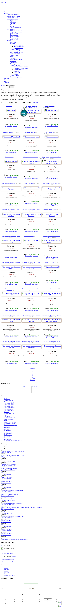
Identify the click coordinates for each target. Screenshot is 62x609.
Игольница (9, 106)
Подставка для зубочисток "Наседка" (31, 262)
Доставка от (7, 553)
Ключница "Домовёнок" (9, 132)
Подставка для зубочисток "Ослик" (51, 341)
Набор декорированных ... (8, 461)
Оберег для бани (9, 157)
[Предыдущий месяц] (2, 588)
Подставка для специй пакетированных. (31, 106)
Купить (7, 126)
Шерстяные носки (6, 474)
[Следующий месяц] (59, 588)
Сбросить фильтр (35, 102)
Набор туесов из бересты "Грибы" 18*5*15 (51, 236)
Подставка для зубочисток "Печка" (50, 288)
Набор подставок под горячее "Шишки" (11, 289)
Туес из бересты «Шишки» (8, 470)
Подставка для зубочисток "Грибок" (11, 209)
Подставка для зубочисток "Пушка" (11, 315)
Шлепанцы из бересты (29, 132)
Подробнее (13, 126)
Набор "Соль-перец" (29, 183)
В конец (32, 380)
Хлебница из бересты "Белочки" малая (31, 288)
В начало (32, 368)
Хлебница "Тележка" (6, 513)
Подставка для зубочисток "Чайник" (31, 209)
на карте (13, 556)
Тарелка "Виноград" (49, 262)
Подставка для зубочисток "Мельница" (11, 262)
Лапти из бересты (49, 132)
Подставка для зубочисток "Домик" (11, 236)
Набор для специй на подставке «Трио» (51, 157)
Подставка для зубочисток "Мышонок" (31, 341)
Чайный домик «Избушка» (8, 465)
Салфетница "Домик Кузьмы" (49, 209)
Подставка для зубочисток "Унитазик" (31, 315)
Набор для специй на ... (7, 457)
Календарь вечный (49, 106)
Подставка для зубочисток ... (8, 500)
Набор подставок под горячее (9, 183)
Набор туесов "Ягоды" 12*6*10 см (50, 183)
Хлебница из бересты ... (7, 491)
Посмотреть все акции (31, 583)
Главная (3, 85)
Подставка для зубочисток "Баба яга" (11, 341)
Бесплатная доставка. (8, 559)
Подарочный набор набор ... (8, 504)
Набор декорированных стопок (30, 157)
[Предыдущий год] (1, 588)
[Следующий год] (60, 588)
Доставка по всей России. (9, 561)
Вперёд (33, 378)
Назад (32, 370)
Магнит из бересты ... (7, 452)
